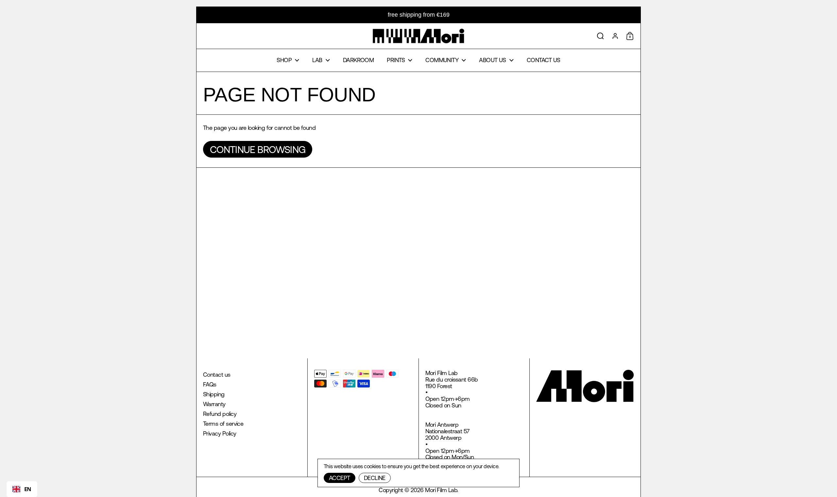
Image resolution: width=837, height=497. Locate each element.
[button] (600, 36)
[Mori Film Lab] (418, 36)
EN (27, 489)
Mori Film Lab (441, 490)
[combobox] (22, 489)
